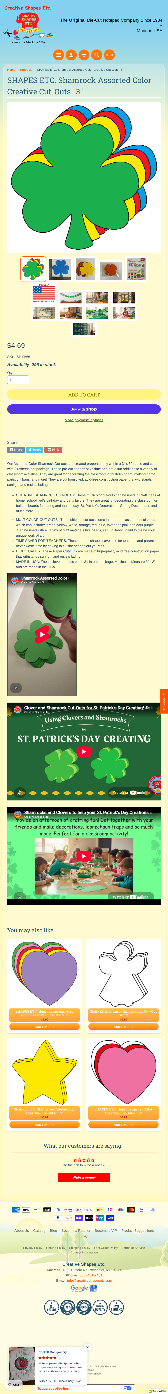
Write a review (84, 1177)
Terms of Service (133, 1247)
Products (26, 69)
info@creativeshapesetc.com (89, 1280)
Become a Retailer (75, 1230)
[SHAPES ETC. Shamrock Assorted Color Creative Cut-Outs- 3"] (33, 269)
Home (11, 69)
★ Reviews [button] (164, 701)
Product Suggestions (137, 1230)
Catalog (39, 1230)
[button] (87, 1347)
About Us (21, 1230)
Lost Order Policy (106, 1247)
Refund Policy (55, 1247)
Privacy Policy (32, 1247)
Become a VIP (106, 1230)
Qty (9, 373)
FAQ (84, 1236)
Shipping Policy (79, 1247)
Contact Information (84, 1252)
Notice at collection (53, 1388)
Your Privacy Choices (98, 1388)
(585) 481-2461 (90, 1275)
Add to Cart (44, 1027)
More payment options (84, 420)
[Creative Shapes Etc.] (28, 25)
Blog (53, 1230)
